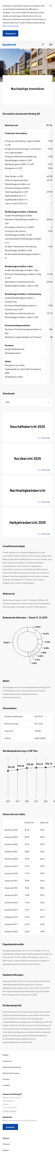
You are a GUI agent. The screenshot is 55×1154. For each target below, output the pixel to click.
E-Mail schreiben (9, 1111)
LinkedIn (6, 1085)
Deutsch (6, 1138)
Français (6, 1144)
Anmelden (10, 1127)
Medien (6, 1055)
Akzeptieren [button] (10, 33)
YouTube (6, 1079)
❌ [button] (50, 5)
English (6, 1150)
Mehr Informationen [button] (11, 26)
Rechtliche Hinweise (11, 1073)
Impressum (7, 1061)
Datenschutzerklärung (12, 1067)
